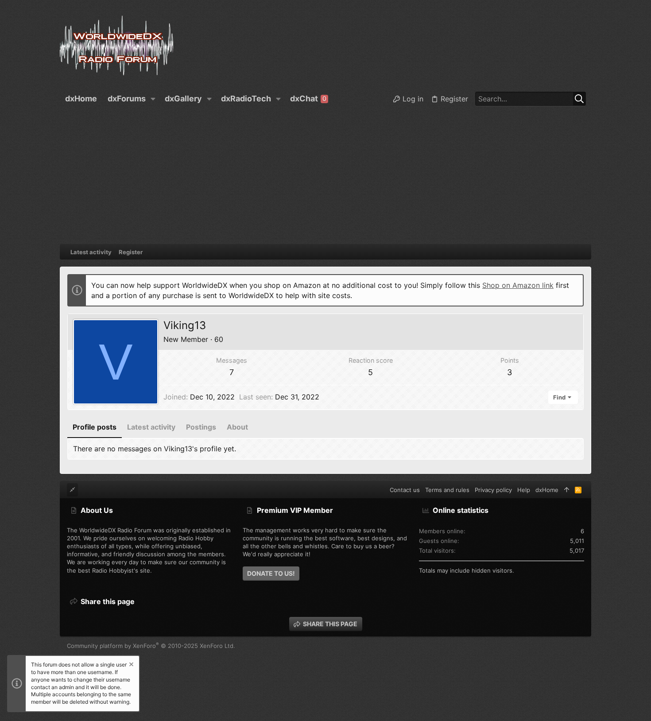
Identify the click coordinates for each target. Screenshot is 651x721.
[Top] (566, 489)
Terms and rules (447, 489)
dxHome (546, 489)
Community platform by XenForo (151, 645)
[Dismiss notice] (130, 665)
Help (523, 489)
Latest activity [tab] (151, 427)
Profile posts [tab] (94, 427)
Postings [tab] (201, 427)
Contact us (405, 489)
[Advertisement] (325, 178)
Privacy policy (493, 489)
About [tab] (237, 427)
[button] (153, 99)
